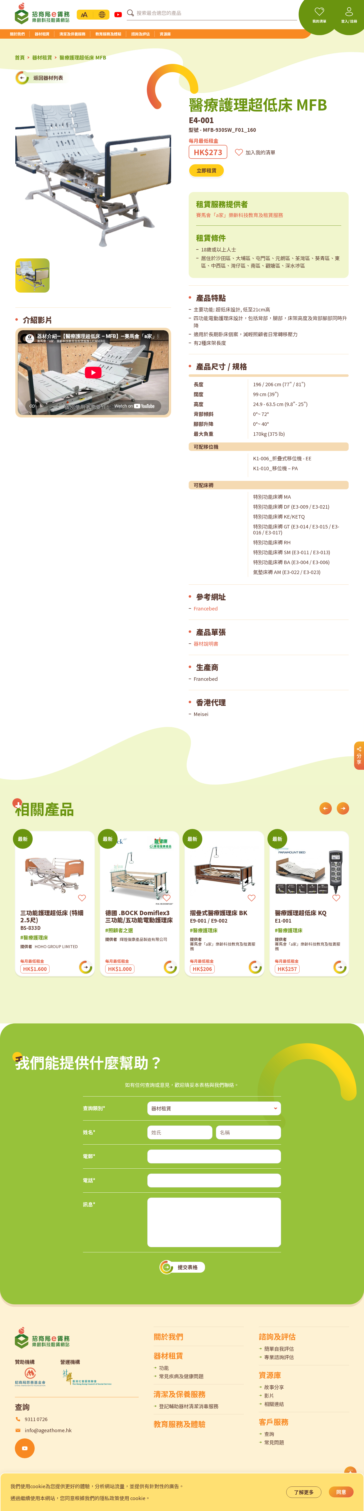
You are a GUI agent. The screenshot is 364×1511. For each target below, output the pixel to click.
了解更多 (304, 1492)
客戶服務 (273, 1421)
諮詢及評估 (277, 1336)
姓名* (89, 1132)
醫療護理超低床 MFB (82, 57)
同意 (341, 1491)
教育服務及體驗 (180, 1423)
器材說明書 (206, 643)
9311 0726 (36, 1419)
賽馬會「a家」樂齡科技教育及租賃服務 (239, 215)
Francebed (206, 608)
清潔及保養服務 (180, 1393)
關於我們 (168, 1336)
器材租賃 (42, 57)
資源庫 (270, 1374)
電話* (89, 1180)
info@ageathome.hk (48, 1430)
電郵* (89, 1156)
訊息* (89, 1204)
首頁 (20, 57)
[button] (102, 14)
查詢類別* (94, 1108)
